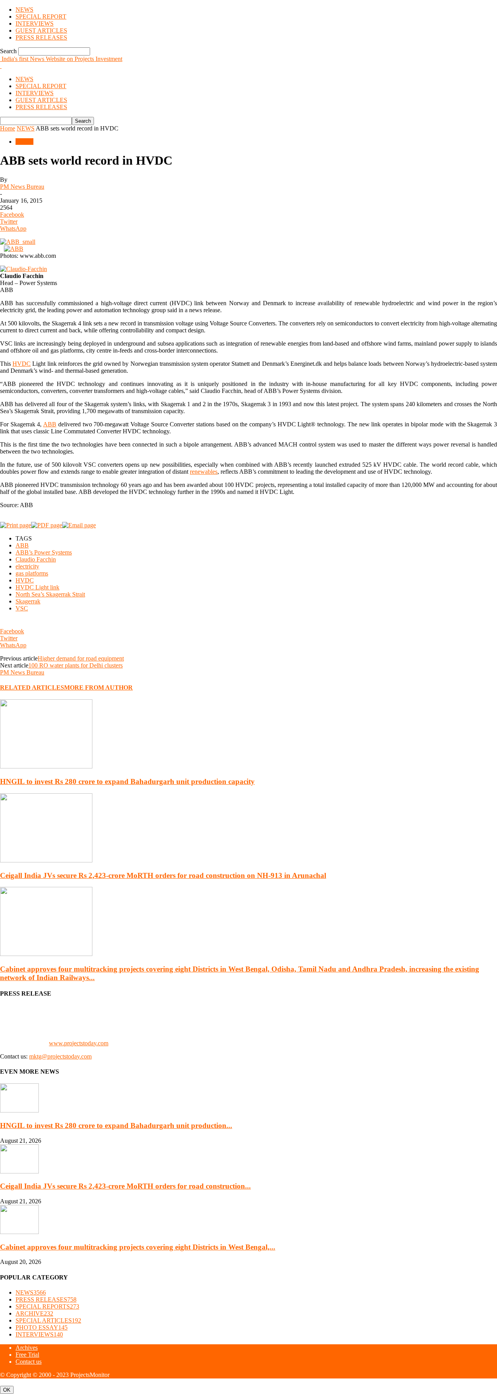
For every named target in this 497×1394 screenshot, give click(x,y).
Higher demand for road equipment (81, 658)
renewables (203, 471)
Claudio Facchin (36, 559)
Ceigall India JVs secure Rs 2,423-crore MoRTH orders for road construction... (125, 1186)
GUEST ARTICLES (41, 30)
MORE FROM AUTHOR (98, 687)
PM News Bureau (22, 186)
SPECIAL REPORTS (47, 1306)
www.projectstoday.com (78, 1043)
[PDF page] (46, 525)
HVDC (21, 363)
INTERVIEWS (35, 23)
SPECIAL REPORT (41, 16)
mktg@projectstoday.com (60, 1056)
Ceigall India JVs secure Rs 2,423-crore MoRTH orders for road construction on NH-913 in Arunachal (163, 875)
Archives (27, 1347)
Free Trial (27, 1354)
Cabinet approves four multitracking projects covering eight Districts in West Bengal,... (137, 1247)
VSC (22, 608)
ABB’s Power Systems (44, 552)
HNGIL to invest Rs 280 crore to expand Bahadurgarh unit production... (116, 1125)
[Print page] (15, 525)
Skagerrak (28, 601)
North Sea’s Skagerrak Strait (50, 594)
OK (6, 1390)
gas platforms (32, 573)
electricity (27, 566)
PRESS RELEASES (41, 37)
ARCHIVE (34, 1313)
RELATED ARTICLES (32, 687)
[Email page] (79, 525)
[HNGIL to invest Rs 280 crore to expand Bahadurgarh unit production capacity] (46, 766)
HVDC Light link (37, 587)
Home (7, 128)
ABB (49, 424)
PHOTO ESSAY (42, 1327)
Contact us (29, 1361)
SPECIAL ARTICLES (48, 1320)
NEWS (24, 9)
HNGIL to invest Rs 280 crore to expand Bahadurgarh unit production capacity (127, 781)
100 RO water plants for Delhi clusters (75, 665)
